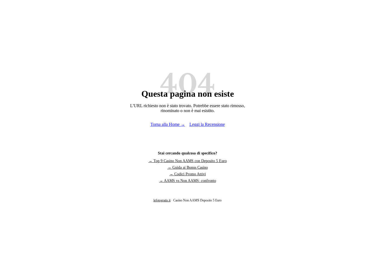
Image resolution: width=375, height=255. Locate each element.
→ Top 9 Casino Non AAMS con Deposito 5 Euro (188, 161)
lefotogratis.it (161, 200)
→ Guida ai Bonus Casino (187, 167)
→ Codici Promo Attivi (187, 174)
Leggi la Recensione (207, 124)
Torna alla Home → (167, 124)
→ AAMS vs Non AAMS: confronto (187, 181)
